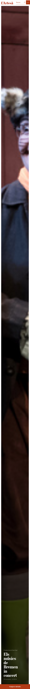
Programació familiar (11, 650)
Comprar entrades (15, 687)
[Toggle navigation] (28, 2)
